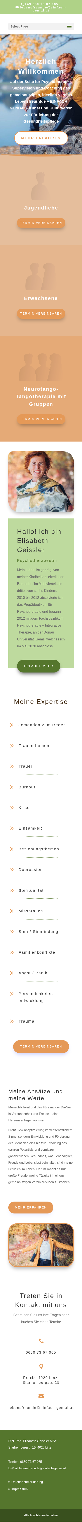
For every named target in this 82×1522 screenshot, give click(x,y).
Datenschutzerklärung (27, 1482)
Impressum (19, 1489)
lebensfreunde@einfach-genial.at (41, 1408)
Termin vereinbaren (41, 222)
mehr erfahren (41, 138)
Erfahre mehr (38, 666)
